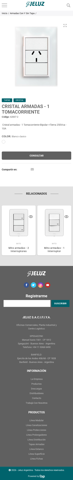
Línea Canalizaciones (36, 425)
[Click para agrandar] (65, 25)
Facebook (26, 285)
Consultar (37, 155)
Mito (18, 244)
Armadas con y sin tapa (22, 13)
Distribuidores (37, 393)
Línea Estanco (36, 449)
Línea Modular (36, 420)
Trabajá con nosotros (36, 403)
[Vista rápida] (30, 217)
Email (32, 169)
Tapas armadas (36, 444)
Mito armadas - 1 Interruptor (54, 250)
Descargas (36, 388)
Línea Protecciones (36, 430)
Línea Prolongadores (36, 434)
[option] (36, 56)
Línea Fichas (36, 458)
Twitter (33, 285)
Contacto (36, 398)
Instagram (40, 285)
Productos (36, 384)
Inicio (4, 13)
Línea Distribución (36, 439)
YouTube (47, 285)
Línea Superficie (37, 454)
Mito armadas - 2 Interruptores (19, 250)
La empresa (37, 379)
